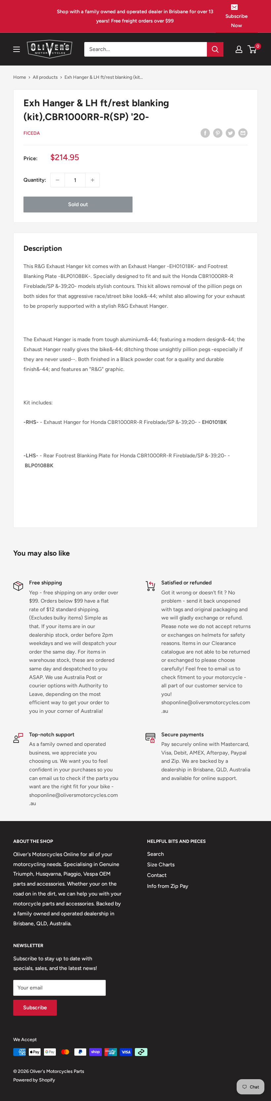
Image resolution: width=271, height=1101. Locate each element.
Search (155, 854)
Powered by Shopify (34, 1080)
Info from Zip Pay (167, 886)
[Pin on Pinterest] (217, 133)
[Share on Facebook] (205, 133)
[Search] (215, 49)
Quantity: (34, 180)
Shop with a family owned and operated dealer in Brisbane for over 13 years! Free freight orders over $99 (135, 16)
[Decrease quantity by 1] (57, 180)
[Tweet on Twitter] (230, 133)
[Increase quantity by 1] (92, 180)
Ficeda (31, 133)
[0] (252, 49)
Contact (157, 875)
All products (45, 77)
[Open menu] (16, 49)
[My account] (239, 49)
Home (19, 77)
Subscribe (35, 1007)
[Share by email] (243, 133)
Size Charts (160, 864)
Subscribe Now (236, 20)
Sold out (78, 204)
